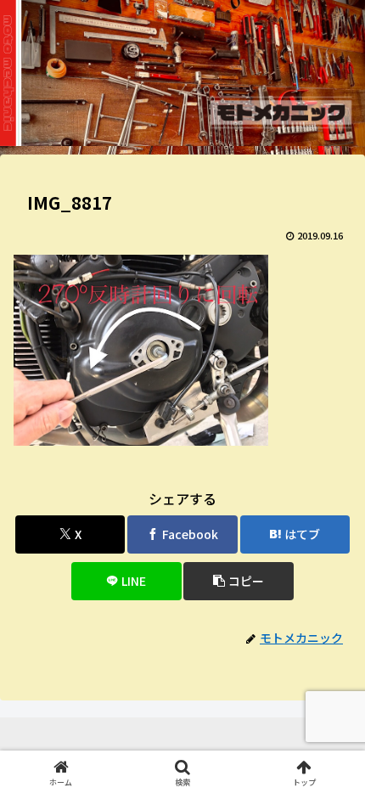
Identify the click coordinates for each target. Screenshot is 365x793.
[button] (238, 581)
